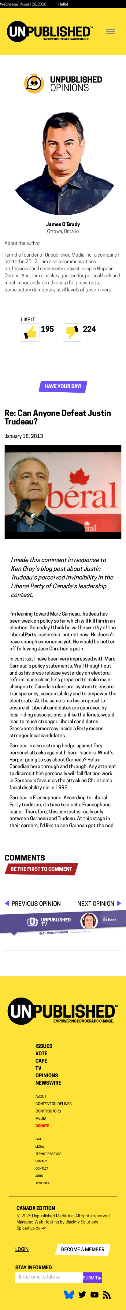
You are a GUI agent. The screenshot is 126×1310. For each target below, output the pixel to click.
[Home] (50, 31)
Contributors (48, 1111)
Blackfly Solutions (81, 1222)
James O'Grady (63, 224)
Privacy (41, 1161)
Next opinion (95, 904)
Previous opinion (36, 904)
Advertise (42, 1183)
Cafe (41, 1061)
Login (22, 1249)
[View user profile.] (63, 156)
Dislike (72, 332)
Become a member (83, 1250)
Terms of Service (48, 1154)
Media (40, 1119)
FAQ (38, 1139)
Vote (41, 1054)
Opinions (46, 1076)
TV (38, 1068)
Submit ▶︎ (92, 1278)
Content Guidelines (53, 1104)
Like (30, 332)
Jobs (39, 1176)
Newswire (48, 1083)
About (40, 1097)
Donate (42, 1126)
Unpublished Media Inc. (53, 1216)
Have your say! (63, 386)
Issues (43, 1046)
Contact (41, 1169)
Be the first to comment (41, 869)
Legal (39, 1147)
